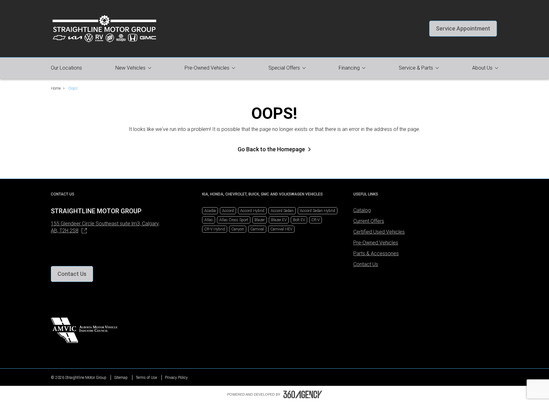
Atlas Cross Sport (233, 220)
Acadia (210, 210)
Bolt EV (299, 220)
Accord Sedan (282, 210)
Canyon (237, 229)
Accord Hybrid (252, 210)
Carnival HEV (281, 229)
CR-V (315, 220)
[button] (463, 29)
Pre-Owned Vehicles (375, 243)
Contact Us (365, 264)
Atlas (208, 220)
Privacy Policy (176, 377)
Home (56, 88)
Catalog (362, 210)
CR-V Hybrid (214, 229)
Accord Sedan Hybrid (317, 210)
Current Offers (368, 221)
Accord (228, 210)
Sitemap (121, 377)
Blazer (259, 220)
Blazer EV (279, 220)
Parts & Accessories (376, 253)
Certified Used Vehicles (379, 232)
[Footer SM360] (302, 394)
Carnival (257, 229)
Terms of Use (146, 377)
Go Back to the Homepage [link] (271, 149)
